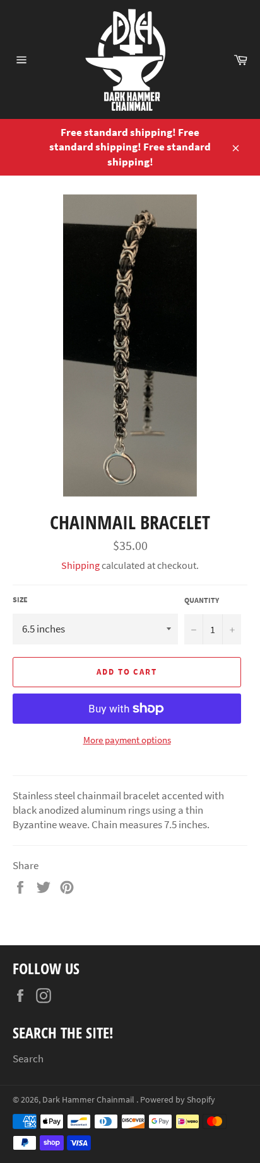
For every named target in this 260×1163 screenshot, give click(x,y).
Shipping (80, 565)
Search (28, 1058)
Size (20, 599)
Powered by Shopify (177, 1099)
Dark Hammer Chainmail (89, 1099)
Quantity (201, 600)
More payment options (127, 740)
